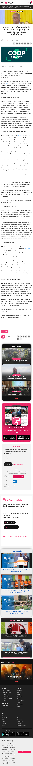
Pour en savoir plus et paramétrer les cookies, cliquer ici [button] (8, 762)
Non (7, 458)
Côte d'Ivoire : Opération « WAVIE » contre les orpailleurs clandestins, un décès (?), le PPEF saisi (15, 6)
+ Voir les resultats (18, 464)
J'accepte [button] (24, 752)
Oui (6, 456)
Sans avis (8, 460)
